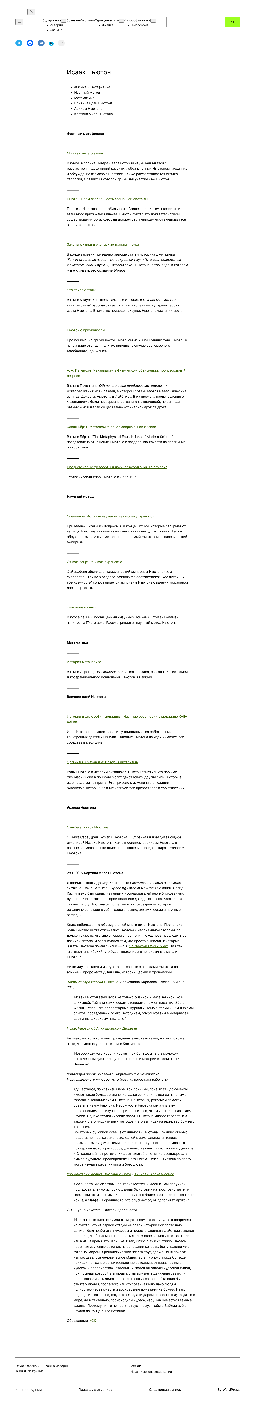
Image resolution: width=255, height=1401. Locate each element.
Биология (88, 20)
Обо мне (56, 30)
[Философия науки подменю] (153, 21)
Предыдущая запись (95, 1390)
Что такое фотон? (81, 290)
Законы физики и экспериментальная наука (103, 244)
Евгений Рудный (28, 1390)
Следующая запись (165, 1390)
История (56, 25)
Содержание (51, 20)
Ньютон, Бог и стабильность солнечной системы (107, 199)
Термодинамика (107, 20)
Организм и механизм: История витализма (102, 762)
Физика (107, 25)
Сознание (73, 20)
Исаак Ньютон (141, 1371)
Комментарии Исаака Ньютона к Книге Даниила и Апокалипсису (120, 1174)
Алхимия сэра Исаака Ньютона (92, 982)
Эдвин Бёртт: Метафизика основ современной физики (111, 427)
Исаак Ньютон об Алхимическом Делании (102, 1028)
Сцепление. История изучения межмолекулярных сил (111, 516)
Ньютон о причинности (86, 330)
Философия (139, 25)
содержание (162, 1371)
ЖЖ (93, 1321)
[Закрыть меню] (31, 12)
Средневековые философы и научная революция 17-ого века (117, 467)
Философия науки (137, 20)
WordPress (231, 1390)
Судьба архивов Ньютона (88, 827)
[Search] (232, 22)
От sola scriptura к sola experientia (94, 562)
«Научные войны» (81, 607)
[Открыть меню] (19, 22)
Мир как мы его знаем (85, 153)
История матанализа (84, 662)
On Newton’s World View (148, 946)
